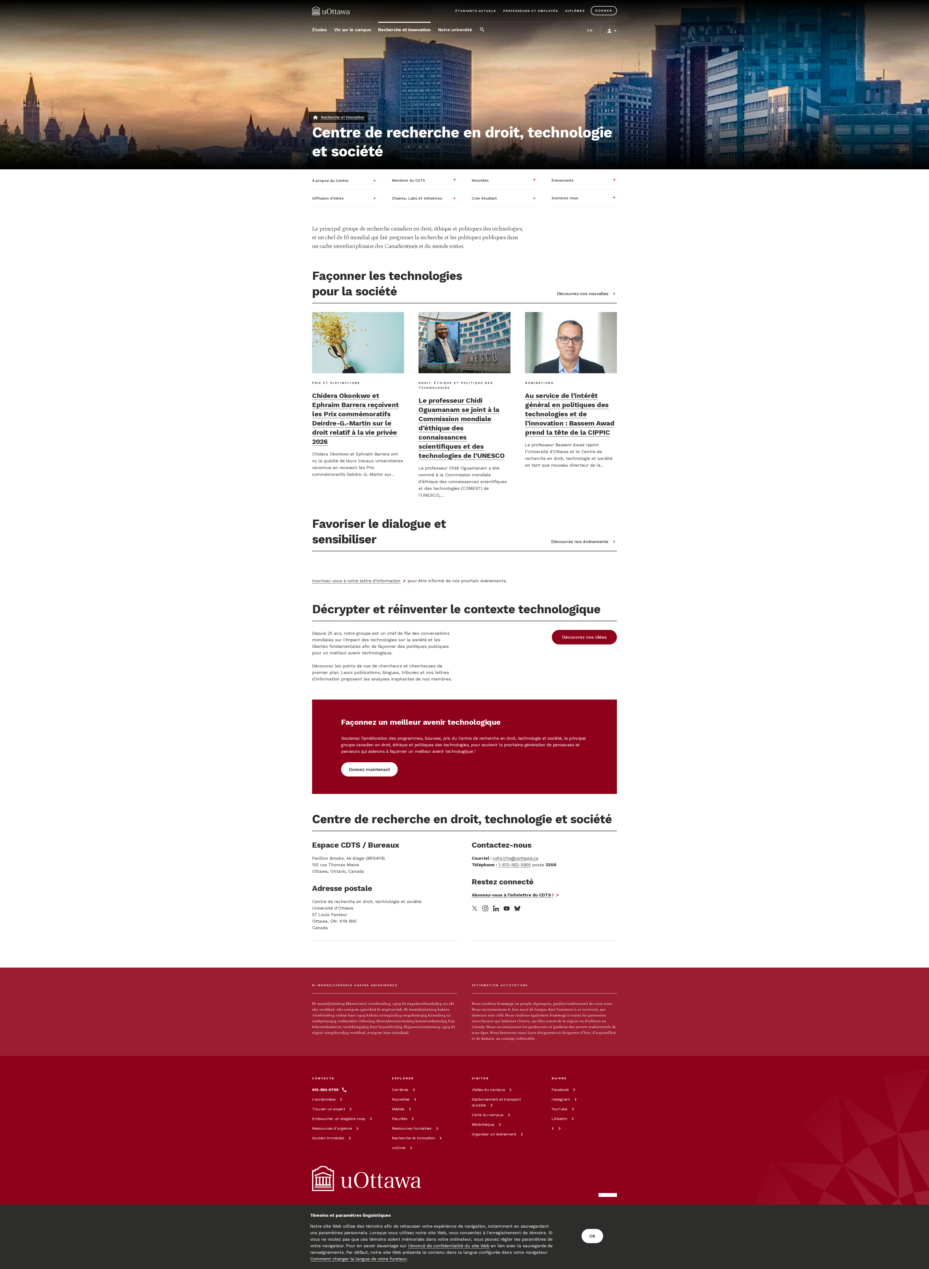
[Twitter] (475, 908)
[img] (331, 11)
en (590, 30)
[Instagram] (485, 908)
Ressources (332, 1128)
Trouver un (328, 1109)
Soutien (328, 1138)
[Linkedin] (496, 908)
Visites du (488, 1089)
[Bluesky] (517, 908)
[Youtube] (506, 908)
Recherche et (413, 1138)
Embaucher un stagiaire (338, 1118)
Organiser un (494, 1134)
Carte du (487, 1114)
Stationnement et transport (496, 1102)
